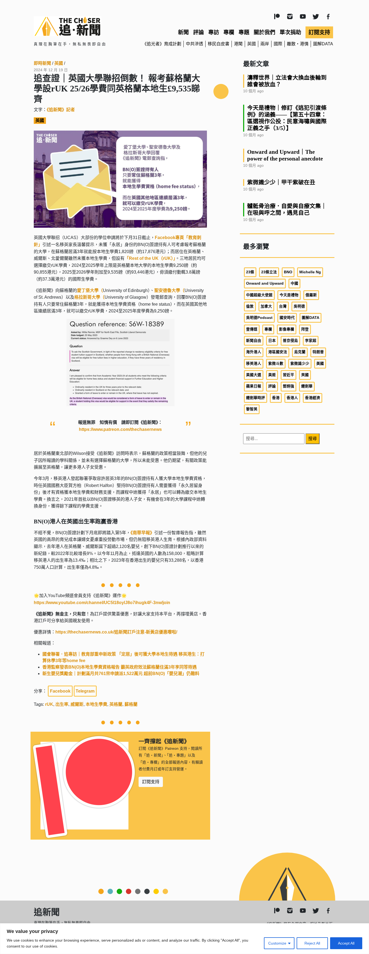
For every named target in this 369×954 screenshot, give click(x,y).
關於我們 (264, 32)
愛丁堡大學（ (90, 290)
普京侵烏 (290, 341)
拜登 (305, 329)
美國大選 (253, 375)
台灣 (283, 306)
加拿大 (266, 306)
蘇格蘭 (131, 704)
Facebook (60, 691)
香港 (276, 398)
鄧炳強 (288, 386)
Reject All (312, 943)
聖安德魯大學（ (169, 290)
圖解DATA (323, 44)
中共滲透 (194, 44)
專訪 (213, 32)
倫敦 (250, 306)
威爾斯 (77, 704)
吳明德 (299, 306)
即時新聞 (42, 63)
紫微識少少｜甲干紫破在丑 (281, 182)
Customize (277, 943)
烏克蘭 (300, 352)
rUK (49, 704)
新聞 (183, 32)
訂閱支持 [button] (150, 781)
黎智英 (251, 409)
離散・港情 (297, 44)
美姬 (272, 375)
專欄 (228, 32)
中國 (294, 283)
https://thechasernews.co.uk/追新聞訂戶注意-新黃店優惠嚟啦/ (116, 632)
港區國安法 (277, 352)
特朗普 (318, 352)
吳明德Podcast (259, 318)
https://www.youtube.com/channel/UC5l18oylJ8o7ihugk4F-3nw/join (102, 602)
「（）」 (150, 258)
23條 (250, 272)
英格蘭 (115, 704)
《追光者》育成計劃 (161, 44)
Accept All (346, 943)
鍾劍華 (307, 386)
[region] (184, 938)
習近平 (288, 375)
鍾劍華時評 (255, 398)
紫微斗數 (275, 364)
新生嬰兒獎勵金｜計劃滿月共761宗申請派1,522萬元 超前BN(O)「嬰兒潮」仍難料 (120, 673)
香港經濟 (312, 398)
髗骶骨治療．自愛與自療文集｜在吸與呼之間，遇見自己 (287, 209)
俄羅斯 (311, 295)
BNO (288, 272)
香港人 (292, 398)
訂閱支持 (319, 32)
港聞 (238, 44)
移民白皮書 (218, 44)
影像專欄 (286, 329)
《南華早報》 (142, 532)
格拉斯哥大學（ (89, 297)
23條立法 (269, 272)
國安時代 (287, 318)
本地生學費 (96, 704)
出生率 (61, 704)
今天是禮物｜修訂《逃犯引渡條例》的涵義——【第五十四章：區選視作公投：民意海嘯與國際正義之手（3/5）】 (287, 118)
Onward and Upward (265, 283)
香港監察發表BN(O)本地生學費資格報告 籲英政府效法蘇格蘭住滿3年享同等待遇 (119, 667)
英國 (251, 44)
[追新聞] (82, 26)
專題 (244, 32)
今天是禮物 (289, 295)
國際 (278, 44)
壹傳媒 (251, 329)
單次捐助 (290, 32)
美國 (320, 364)
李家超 (310, 341)
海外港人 (253, 352)
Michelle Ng (310, 272)
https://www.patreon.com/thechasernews (120, 429)
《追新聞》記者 (61, 109)
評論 (198, 32)
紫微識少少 (299, 364)
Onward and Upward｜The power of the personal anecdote (285, 155)
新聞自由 (253, 341)
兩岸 (264, 44)
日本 (272, 341)
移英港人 (253, 364)
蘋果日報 (253, 386)
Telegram (85, 691)
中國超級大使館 (259, 295)
